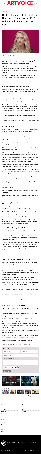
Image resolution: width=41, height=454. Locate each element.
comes (16, 89)
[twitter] (34, 3)
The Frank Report (31, 440)
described (13, 308)
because (14, 321)
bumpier (22, 262)
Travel (2, 431)
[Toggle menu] (2, 4)
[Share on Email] (13, 55)
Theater (23, 407)
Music (23, 415)
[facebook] (33, 3)
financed (9, 133)
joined (11, 152)
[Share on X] (6, 55)
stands (12, 164)
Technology (3, 429)
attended (20, 253)
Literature (23, 413)
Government (3, 413)
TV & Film (23, 409)
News (4, 11)
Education (3, 422)
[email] (38, 3)
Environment (3, 411)
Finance (2, 424)
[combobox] (38, 450)
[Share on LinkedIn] (11, 55)
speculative (13, 340)
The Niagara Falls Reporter (32, 442)
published (8, 60)
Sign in (10, 358)
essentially (15, 75)
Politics (2, 415)
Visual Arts (24, 411)
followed (9, 211)
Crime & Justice (4, 409)
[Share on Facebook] (3, 55)
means (24, 115)
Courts (2, 407)
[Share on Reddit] (8, 55)
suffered (9, 230)
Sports (7, 11)
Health (2, 427)
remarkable (5, 192)
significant (18, 282)
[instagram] (36, 3)
